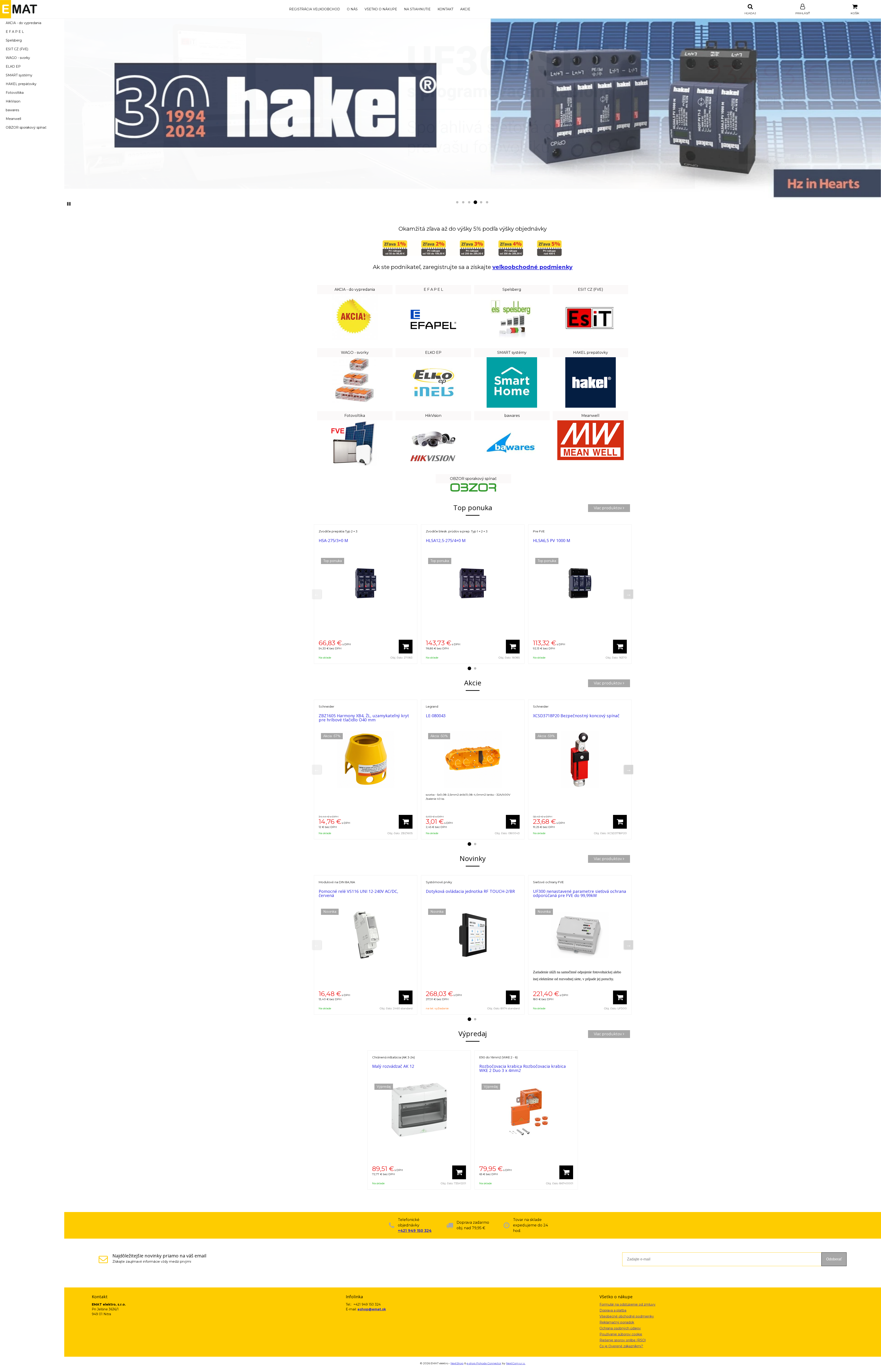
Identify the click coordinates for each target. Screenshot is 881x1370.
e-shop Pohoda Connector (484, 1363)
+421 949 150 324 (415, 1231)
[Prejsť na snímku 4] (475, 202)
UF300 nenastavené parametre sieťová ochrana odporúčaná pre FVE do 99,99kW (579, 893)
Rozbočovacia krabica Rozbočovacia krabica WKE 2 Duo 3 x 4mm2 (522, 1068)
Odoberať (834, 1259)
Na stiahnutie (417, 9)
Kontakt (445, 9)
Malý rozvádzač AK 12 (393, 1066)
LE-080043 (436, 715)
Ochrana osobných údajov (620, 1328)
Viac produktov (608, 508)
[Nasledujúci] (628, 594)
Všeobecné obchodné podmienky (626, 1316)
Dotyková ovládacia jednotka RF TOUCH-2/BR (470, 891)
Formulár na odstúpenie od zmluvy (627, 1304)
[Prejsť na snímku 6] (487, 202)
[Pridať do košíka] (406, 646)
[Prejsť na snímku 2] (463, 202)
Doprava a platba (612, 1310)
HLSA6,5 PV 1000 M (551, 540)
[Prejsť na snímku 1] (457, 202)
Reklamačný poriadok (616, 1322)
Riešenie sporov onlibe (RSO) (622, 1340)
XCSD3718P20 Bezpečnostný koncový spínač (576, 715)
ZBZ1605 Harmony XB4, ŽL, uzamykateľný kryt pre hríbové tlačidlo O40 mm (364, 717)
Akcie (465, 9)
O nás (352, 9)
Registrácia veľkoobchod (314, 9)
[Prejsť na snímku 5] (481, 202)
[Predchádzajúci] (316, 594)
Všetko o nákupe (381, 9)
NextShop (457, 1363)
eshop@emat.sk (371, 1309)
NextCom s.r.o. (515, 1363)
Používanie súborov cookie (620, 1334)
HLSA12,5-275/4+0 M (446, 540)
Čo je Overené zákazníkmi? (621, 1346)
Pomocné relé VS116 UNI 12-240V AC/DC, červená (358, 893)
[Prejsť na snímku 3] (469, 202)
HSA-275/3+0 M (333, 540)
